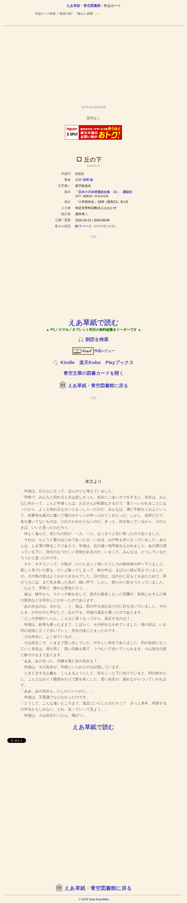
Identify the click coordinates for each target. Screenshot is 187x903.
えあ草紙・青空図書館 (83, 6)
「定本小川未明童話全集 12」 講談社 (103, 192)
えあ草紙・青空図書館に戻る (98, 385)
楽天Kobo (90, 362)
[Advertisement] (93, 63)
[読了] (79, 159)
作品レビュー (104, 351)
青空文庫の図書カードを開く (94, 373)
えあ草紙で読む (93, 322)
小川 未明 (82, 180)
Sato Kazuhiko (99, 899)
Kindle (67, 362)
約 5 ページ (83, 226)
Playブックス (119, 362)
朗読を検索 (97, 339)
